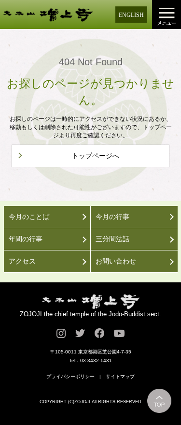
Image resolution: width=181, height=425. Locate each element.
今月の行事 (112, 216)
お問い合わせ (116, 261)
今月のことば (29, 216)
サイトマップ (120, 376)
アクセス (22, 261)
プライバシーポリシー (70, 376)
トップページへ (95, 156)
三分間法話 (112, 239)
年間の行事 (25, 239)
